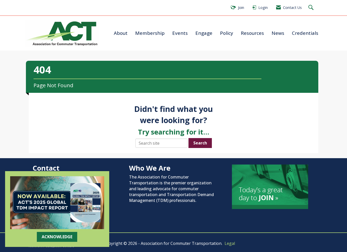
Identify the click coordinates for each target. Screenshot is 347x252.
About (121, 33)
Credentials (305, 33)
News (278, 33)
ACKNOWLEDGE (57, 237)
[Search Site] (311, 8)
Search (200, 143)
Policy (226, 33)
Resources (252, 33)
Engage (203, 33)
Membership (150, 33)
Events (180, 33)
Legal (230, 243)
